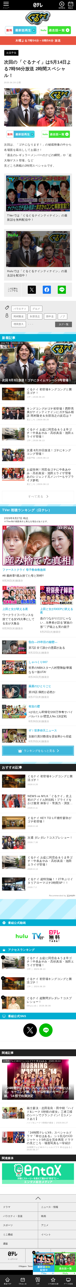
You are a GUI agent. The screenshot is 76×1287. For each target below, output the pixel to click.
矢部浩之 (35, 316)
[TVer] (20, 30)
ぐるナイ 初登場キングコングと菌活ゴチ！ (50, 778)
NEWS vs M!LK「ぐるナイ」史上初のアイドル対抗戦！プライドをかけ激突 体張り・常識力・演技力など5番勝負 (50, 799)
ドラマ (6, 1207)
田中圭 (50, 316)
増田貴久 (19, 324)
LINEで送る (62, 290)
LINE (46, 1030)
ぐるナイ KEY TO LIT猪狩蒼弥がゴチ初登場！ (49, 819)
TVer (20, 134)
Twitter (30, 1030)
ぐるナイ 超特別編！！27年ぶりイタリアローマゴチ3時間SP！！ (50, 880)
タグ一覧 (64, 324)
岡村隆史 (19, 316)
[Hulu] (55, 30)
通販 (5, 1243)
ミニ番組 (8, 1234)
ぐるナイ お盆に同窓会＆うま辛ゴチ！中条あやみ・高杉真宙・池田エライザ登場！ (50, 861)
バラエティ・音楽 (12, 1216)
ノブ (62, 316)
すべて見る (36, 496)
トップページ (12, 1259)
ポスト (32, 290)
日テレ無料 (54, 936)
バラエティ (20, 308)
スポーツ (8, 1225)
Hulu (55, 134)
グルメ (36, 308)
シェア (47, 290)
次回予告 (11, 52)
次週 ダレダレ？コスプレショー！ (50, 837)
